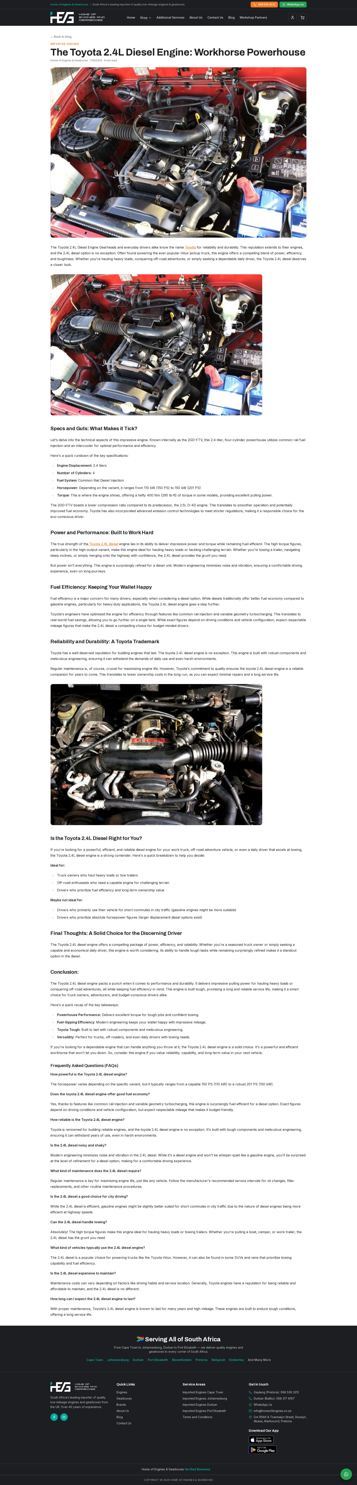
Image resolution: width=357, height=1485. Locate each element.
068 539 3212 (266, 4)
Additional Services (170, 17)
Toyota (190, 247)
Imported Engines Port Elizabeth (204, 1411)
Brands (121, 1404)
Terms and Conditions (197, 1417)
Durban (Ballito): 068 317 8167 (274, 1398)
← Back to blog (60, 36)
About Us (195, 17)
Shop (144, 17)
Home (131, 17)
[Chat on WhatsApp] (346, 1474)
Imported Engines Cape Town (203, 1392)
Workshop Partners (253, 17)
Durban (138, 1360)
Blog (231, 17)
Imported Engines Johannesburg (205, 1398)
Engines (122, 1392)
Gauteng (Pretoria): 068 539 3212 (276, 1392)
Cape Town (94, 1360)
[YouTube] (64, 1417)
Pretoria (201, 1360)
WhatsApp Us (295, 4)
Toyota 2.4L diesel (103, 544)
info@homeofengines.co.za (272, 1411)
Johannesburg (118, 1360)
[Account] (292, 17)
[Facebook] (54, 1417)
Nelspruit (218, 1360)
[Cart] (302, 17)
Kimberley (236, 1360)
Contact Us (215, 17)
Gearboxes (124, 1398)
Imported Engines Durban (200, 1404)
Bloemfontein (182, 1360)
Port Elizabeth (158, 1360)
